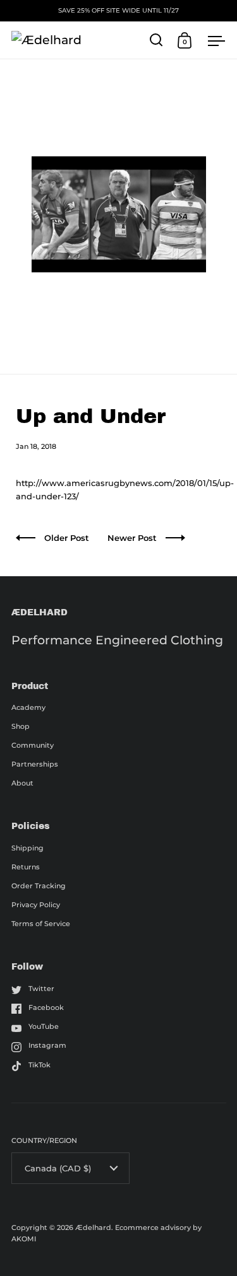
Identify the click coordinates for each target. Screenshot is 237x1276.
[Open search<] (156, 40)
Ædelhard (93, 1227)
